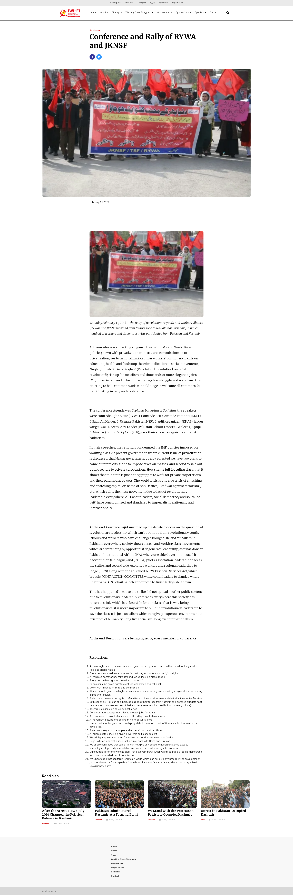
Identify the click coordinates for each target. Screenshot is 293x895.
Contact (214, 12)
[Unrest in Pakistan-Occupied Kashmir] (225, 794)
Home (93, 12)
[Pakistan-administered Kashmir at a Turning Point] (119, 794)
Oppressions (182, 12)
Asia (203, 820)
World (103, 12)
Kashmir (45, 823)
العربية (152, 3)
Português (115, 3)
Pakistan (98, 820)
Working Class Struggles (138, 12)
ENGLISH (129, 3)
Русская (163, 3)
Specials (199, 12)
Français (142, 3)
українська (177, 3)
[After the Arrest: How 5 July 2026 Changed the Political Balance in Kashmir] (66, 794)
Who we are (163, 12)
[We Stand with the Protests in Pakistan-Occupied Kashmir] (172, 794)
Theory (115, 12)
